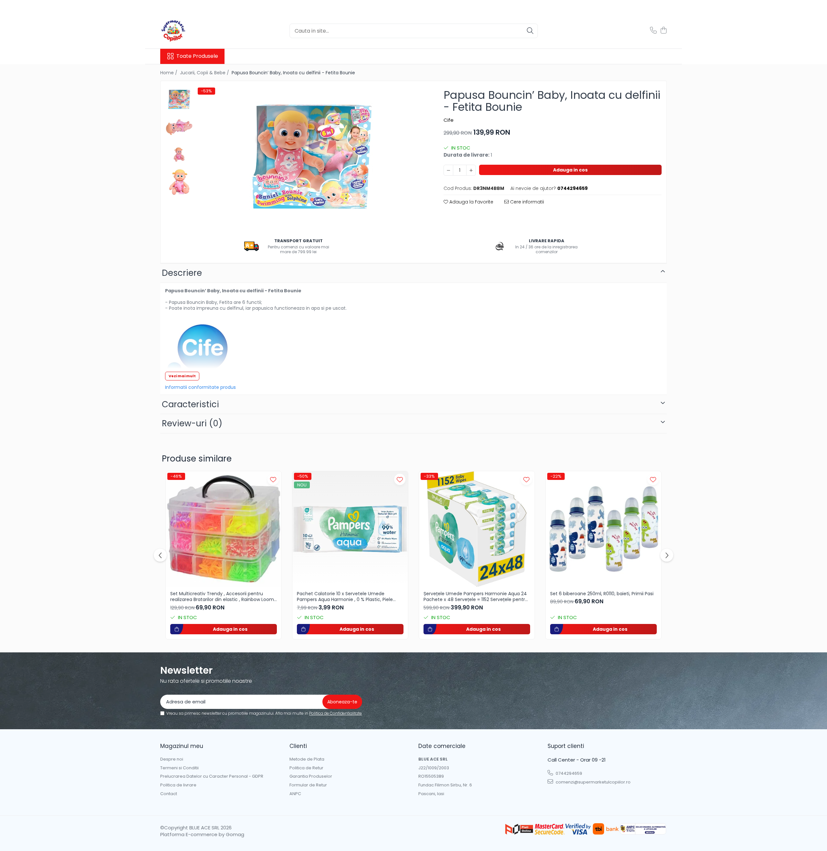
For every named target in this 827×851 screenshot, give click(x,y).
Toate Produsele (197, 56)
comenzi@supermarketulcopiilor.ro (593, 782)
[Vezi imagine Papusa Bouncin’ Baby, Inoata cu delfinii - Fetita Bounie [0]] (179, 99)
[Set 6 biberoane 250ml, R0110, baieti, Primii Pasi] (603, 529)
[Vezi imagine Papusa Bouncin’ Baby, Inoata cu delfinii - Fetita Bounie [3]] (179, 182)
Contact (168, 794)
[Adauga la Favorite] (273, 479)
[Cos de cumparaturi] (663, 31)
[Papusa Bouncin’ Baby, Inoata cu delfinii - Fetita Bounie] (311, 158)
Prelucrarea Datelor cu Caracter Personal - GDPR (211, 776)
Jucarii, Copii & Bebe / (205, 72)
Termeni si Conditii (179, 768)
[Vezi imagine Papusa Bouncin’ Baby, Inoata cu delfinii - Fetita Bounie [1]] (179, 127)
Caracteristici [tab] (190, 404)
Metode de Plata (306, 759)
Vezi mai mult (182, 376)
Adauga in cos (570, 170)
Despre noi (171, 759)
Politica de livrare (178, 785)
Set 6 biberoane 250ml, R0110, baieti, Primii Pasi (602, 594)
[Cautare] (530, 31)
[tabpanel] (311, 158)
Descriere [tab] (182, 273)
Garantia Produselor (310, 776)
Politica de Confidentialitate (335, 713)
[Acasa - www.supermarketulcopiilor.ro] (192, 31)
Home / (169, 72)
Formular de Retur (308, 785)
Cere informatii (526, 202)
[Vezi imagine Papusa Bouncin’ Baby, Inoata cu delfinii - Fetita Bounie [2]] (179, 154)
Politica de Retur (306, 768)
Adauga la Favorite (470, 202)
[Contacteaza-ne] (653, 31)
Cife (449, 120)
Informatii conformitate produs (200, 387)
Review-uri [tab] (192, 423)
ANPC (295, 794)
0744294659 (568, 773)
